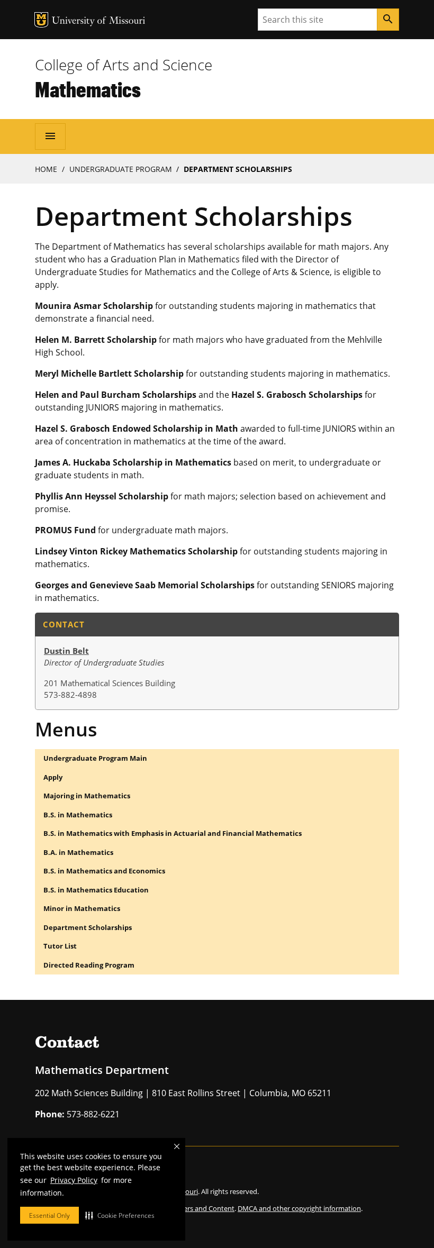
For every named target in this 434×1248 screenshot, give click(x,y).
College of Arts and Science (123, 64)
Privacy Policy (73, 1180)
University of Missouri (99, 21)
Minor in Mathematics (81, 908)
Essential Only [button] (49, 1215)
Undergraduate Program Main (95, 758)
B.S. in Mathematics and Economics (104, 871)
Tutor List (60, 946)
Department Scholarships (87, 927)
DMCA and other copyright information (299, 1208)
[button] (120, 1215)
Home (46, 169)
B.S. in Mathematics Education (96, 890)
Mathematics (88, 89)
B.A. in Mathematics (78, 852)
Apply (52, 777)
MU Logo (41, 20)
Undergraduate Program (120, 169)
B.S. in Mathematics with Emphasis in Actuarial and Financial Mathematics (172, 833)
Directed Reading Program (88, 965)
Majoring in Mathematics (86, 795)
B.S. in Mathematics (77, 814)
